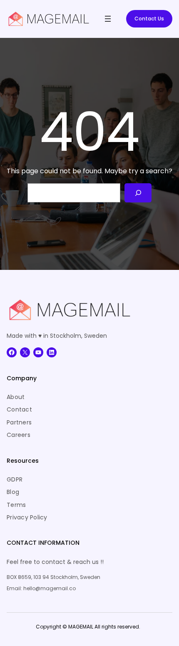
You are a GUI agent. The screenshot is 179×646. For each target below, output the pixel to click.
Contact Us (149, 18)
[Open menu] (108, 19)
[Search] (138, 193)
